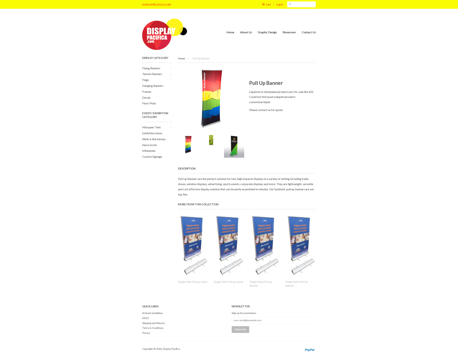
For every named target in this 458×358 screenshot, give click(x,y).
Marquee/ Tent (151, 127)
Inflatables (148, 150)
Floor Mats (149, 103)
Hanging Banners (152, 85)
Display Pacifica (171, 348)
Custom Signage (152, 156)
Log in (279, 4)
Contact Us (309, 32)
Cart (268, 4)
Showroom (289, 32)
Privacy (146, 333)
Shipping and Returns (153, 323)
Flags (145, 79)
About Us (246, 32)
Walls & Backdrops (154, 139)
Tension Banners (152, 74)
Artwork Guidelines (152, 313)
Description (187, 168)
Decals (146, 97)
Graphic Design (267, 32)
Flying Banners (151, 68)
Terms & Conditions (153, 327)
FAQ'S (145, 318)
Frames (146, 91)
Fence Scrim (149, 145)
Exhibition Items (152, 133)
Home (230, 32)
